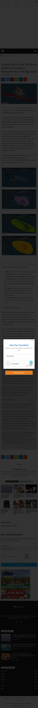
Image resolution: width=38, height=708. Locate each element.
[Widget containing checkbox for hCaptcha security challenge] (19, 363)
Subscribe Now (19, 373)
